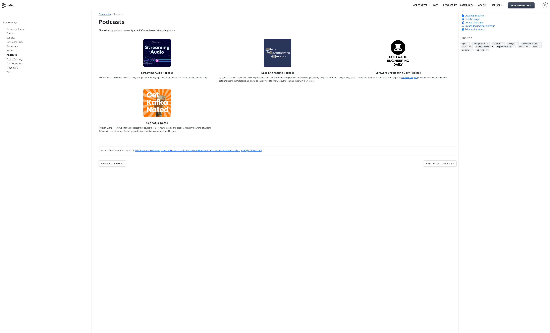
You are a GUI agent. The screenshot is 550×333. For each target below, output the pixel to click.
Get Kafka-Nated (157, 123)
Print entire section (474, 29)
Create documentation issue (479, 25)
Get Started (420, 5)
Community (466, 5)
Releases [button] (497, 5)
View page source (474, 15)
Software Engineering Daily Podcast (398, 72)
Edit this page (471, 19)
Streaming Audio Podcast (157, 72)
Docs (435, 5)
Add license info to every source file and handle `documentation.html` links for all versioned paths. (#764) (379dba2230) (198, 150)
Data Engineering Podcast (277, 72)
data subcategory (409, 77)
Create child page (473, 22)
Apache (482, 5)
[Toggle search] (545, 5)
